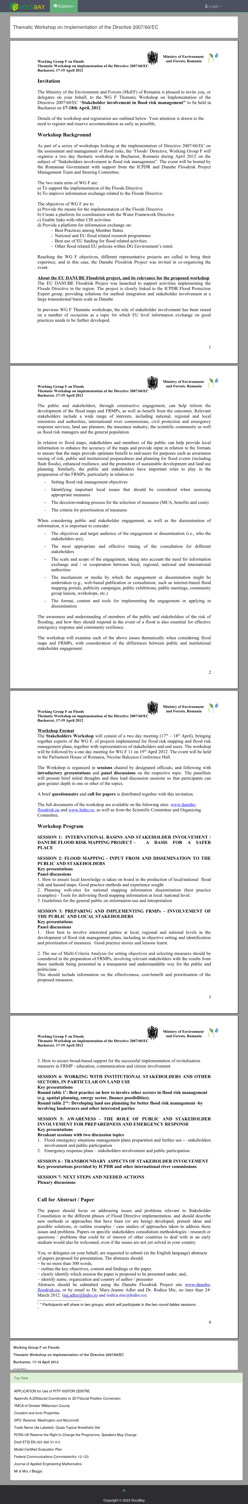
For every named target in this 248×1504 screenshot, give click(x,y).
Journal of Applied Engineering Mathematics (48, 1463)
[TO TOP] (124, 1490)
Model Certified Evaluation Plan (38, 1449)
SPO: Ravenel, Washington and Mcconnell (46, 1420)
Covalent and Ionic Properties (36, 1412)
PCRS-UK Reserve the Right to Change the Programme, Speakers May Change (75, 1434)
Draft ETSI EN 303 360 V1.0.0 (37, 1441)
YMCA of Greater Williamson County (42, 1405)
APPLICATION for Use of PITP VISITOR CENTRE (52, 1391)
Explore (64, 6)
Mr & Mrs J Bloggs (28, 1471)
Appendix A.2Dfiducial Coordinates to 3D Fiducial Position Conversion (67, 1398)
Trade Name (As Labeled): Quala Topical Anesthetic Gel (57, 1427)
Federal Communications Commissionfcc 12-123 (51, 1456)
